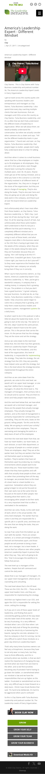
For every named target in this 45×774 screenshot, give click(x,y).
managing (22, 189)
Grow (22, 722)
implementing (34, 355)
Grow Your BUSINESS (22, 743)
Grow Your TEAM (22, 736)
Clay (6, 43)
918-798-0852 (16, 4)
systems (34, 308)
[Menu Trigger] (39, 13)
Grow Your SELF (22, 730)
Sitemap (22, 770)
